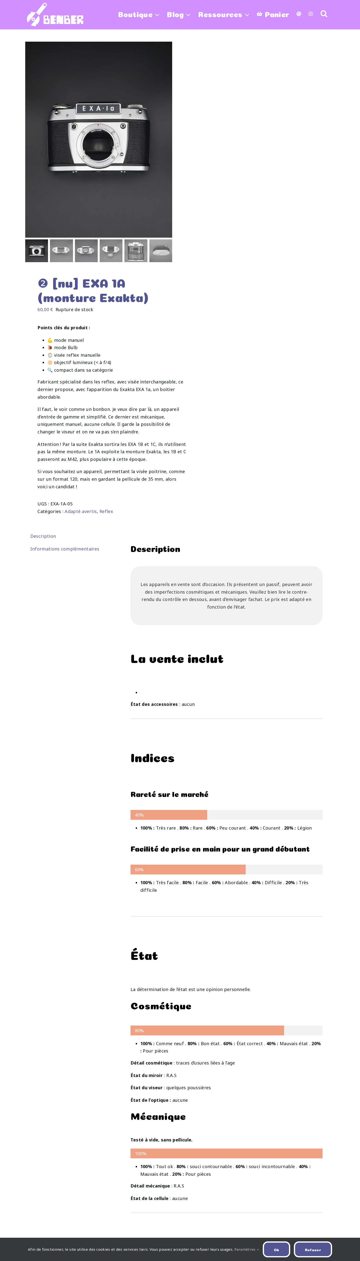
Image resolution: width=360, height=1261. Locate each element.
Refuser (313, 1249)
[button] (324, 13)
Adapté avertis (81, 511)
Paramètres (245, 1249)
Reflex (106, 511)
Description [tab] (43, 536)
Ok (276, 1249)
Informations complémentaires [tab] (64, 549)
